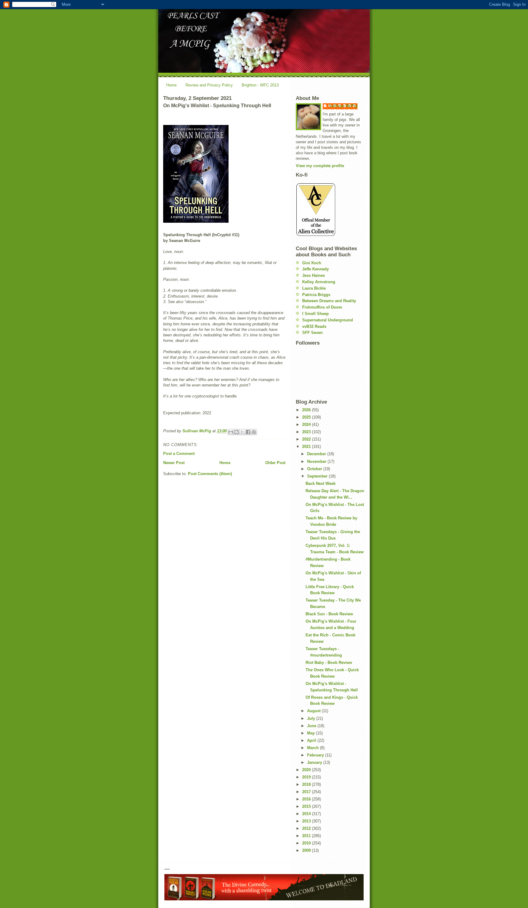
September (318, 476)
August (314, 710)
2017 (307, 791)
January (315, 762)
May (311, 733)
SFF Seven (312, 332)
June (312, 725)
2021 (307, 446)
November (317, 461)
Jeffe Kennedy (315, 269)
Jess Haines (313, 275)
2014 (307, 813)
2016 (307, 799)
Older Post (275, 462)
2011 (307, 835)
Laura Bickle (314, 288)
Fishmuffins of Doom (322, 307)
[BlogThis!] (236, 432)
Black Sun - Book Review (329, 614)
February (316, 755)
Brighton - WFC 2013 (260, 85)
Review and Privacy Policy (209, 85)
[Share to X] (242, 432)
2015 (307, 806)
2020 (307, 769)
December (317, 454)
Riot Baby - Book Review (329, 662)
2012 (307, 828)
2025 (307, 417)
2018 (307, 784)
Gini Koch (311, 263)
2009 (307, 850)
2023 (307, 432)
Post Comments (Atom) (210, 473)
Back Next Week (321, 483)
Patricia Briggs (316, 294)
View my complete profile (320, 165)
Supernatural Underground (327, 320)
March (313, 747)
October (315, 469)
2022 (307, 439)
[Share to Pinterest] (254, 432)
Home (171, 85)
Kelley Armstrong (318, 282)
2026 (307, 410)
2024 (307, 424)
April (312, 740)
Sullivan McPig (343, 106)
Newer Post (174, 462)
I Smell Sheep (315, 313)
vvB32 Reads (314, 326)
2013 (307, 821)
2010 (307, 843)
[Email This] (231, 432)
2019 (307, 777)
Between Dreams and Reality (329, 300)
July (311, 718)
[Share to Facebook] (248, 432)
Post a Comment (179, 453)
